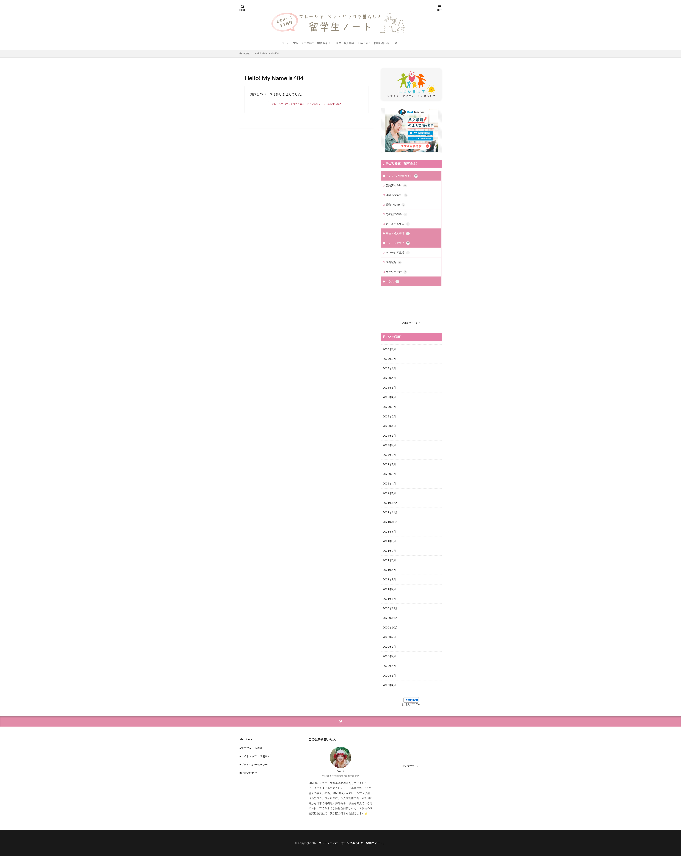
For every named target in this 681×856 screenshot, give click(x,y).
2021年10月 (390, 521)
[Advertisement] (411, 306)
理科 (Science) (396, 194)
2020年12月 (390, 608)
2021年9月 (389, 531)
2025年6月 (389, 377)
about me (364, 43)
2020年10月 (390, 627)
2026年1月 (389, 368)
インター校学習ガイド (401, 175)
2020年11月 (390, 617)
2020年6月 (389, 665)
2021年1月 (389, 598)
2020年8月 (389, 646)
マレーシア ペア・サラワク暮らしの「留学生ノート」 (352, 842)
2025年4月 (389, 397)
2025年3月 (389, 406)
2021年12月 (390, 502)
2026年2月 (389, 358)
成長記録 (393, 262)
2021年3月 (389, 579)
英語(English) (396, 185)
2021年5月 (389, 560)
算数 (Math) (395, 204)
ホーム (286, 43)
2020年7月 (389, 656)
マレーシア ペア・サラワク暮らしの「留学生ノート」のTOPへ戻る (307, 104)
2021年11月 (390, 512)
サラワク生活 (396, 271)
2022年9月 (389, 464)
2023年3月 (389, 454)
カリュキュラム (397, 223)
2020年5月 (389, 675)
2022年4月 (389, 483)
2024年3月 (389, 435)
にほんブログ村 (411, 704)
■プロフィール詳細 (250, 748)
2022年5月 (389, 473)
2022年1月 (389, 493)
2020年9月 (389, 637)
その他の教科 (396, 214)
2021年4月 (389, 569)
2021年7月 (389, 550)
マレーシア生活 (302, 43)
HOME (246, 53)
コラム (392, 281)
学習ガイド (323, 43)
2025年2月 (389, 416)
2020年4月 (389, 685)
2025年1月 (389, 426)
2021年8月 (389, 541)
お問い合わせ (382, 43)
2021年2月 (389, 589)
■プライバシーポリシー (253, 764)
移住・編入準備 (345, 43)
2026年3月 (389, 349)
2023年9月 (389, 445)
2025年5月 (389, 387)
